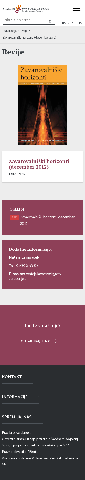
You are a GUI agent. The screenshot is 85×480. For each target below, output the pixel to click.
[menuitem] (76, 10)
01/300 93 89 (23, 265)
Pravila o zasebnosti (16, 433)
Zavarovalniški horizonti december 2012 (47, 220)
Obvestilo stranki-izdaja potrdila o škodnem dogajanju (41, 439)
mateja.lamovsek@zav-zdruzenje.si (35, 276)
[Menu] (76, 10)
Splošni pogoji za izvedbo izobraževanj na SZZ (35, 445)
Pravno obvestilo (14, 452)
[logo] (26, 9)
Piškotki (32, 452)
